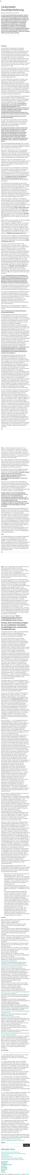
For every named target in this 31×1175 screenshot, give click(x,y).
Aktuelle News (4, 1161)
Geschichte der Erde (6, 1164)
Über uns (3, 1172)
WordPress (18, 1174)
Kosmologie (4, 1167)
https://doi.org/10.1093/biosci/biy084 (10, 1017)
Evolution (3, 1166)
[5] (17, 368)
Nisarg (27, 1174)
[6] (23, 868)
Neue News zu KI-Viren (6, 1156)
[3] (12, 303)
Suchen (3, 1142)
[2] (19, 172)
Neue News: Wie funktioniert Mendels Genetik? (12, 1159)
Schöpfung (4, 1163)
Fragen (3, 1170)
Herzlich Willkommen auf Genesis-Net (10, 1152)
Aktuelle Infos (8, 1149)
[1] (29, 156)
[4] (23, 362)
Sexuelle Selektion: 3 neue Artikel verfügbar (12, 1158)
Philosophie (4, 1169)
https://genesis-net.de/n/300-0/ (9, 960)
